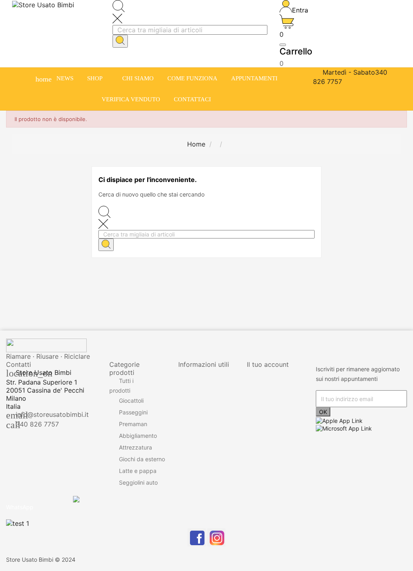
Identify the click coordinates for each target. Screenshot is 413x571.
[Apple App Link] (339, 419)
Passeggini (133, 412)
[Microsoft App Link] (344, 427)
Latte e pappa (137, 470)
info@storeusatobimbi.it (52, 414)
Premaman (133, 423)
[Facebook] (197, 537)
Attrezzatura (135, 447)
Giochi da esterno (142, 459)
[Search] (120, 41)
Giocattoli (131, 400)
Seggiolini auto (138, 482)
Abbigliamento (138, 435)
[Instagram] (216, 537)
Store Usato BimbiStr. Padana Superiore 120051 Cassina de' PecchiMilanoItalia (45, 389)
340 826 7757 (37, 424)
